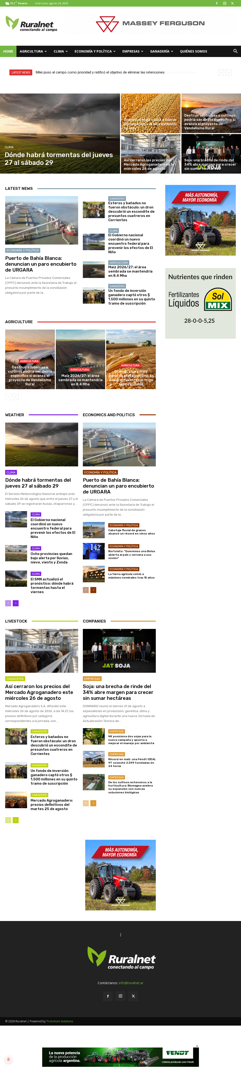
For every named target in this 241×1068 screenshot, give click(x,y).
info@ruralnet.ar (131, 983)
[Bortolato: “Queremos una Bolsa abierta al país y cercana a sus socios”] (94, 551)
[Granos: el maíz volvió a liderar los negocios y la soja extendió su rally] (151, 113)
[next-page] (16, 397)
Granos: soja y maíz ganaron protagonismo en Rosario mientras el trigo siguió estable (131, 377)
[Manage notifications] (8, 1059)
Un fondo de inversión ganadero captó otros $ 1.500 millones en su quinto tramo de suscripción (131, 297)
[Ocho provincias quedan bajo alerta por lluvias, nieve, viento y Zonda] (16, 553)
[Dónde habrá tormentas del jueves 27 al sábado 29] (60, 134)
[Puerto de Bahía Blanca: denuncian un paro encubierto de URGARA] (41, 220)
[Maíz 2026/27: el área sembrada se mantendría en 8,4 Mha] (94, 269)
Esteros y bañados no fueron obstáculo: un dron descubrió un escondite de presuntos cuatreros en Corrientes (131, 211)
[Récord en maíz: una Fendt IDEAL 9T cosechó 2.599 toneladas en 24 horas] (94, 759)
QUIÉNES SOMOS (193, 51)
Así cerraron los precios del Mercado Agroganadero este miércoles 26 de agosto (39, 692)
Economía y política (93, 51)
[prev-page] (8, 397)
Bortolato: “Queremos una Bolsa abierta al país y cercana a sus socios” (131, 555)
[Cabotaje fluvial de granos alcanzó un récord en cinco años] (94, 530)
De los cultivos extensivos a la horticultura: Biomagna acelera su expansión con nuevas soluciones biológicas (130, 787)
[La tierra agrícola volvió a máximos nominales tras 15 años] (94, 574)
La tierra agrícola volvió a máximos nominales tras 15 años (131, 575)
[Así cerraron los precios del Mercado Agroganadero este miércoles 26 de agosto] (151, 154)
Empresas (131, 51)
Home (8, 51)
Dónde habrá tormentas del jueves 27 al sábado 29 (38, 483)
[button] (235, 51)
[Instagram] (224, 3)
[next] (229, 72)
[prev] (221, 72)
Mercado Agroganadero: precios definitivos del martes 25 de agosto (52, 804)
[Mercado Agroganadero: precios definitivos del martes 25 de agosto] (16, 800)
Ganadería (159, 51)
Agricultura (31, 51)
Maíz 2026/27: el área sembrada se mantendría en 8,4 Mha (130, 271)
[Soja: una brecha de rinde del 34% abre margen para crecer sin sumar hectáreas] (211, 154)
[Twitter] (232, 3)
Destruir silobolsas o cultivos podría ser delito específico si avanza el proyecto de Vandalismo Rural (30, 375)
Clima (59, 51)
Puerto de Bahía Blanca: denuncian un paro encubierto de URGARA (40, 264)
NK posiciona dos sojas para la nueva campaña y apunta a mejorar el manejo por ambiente (131, 740)
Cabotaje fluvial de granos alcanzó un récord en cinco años (131, 532)
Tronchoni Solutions (59, 1021)
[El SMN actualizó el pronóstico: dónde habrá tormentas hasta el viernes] (16, 579)
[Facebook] (216, 3)
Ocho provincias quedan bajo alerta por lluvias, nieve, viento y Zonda (51, 558)
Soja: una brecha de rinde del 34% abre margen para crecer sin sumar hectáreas (118, 692)
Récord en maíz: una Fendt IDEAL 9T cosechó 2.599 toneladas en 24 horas (132, 763)
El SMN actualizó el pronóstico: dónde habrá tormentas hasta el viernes (52, 585)
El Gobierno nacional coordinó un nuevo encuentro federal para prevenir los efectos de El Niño (130, 243)
